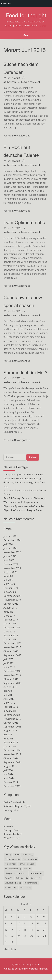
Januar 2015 (9, 746)
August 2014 (10, 766)
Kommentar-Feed (12, 834)
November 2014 (12, 754)
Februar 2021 (10, 564)
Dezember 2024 (12, 540)
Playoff (9, 878)
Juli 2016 (8, 691)
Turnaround (11, 887)
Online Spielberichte (14, 802)
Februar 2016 (10, 706)
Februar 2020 (10, 588)
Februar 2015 (10, 742)
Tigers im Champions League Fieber (23, 510)
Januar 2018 (9, 639)
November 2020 (12, 568)
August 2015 (10, 730)
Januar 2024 (9, 548)
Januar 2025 (9, 536)
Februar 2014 (10, 782)
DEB (8, 854)
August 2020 (10, 572)
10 (18, 923)
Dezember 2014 (12, 750)
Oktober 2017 (10, 651)
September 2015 (12, 726)
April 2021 (8, 560)
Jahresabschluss (27, 864)
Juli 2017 (8, 659)
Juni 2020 (8, 576)
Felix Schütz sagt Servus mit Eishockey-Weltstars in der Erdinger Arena (24, 500)
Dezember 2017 (12, 643)
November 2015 (12, 718)
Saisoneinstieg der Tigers (17, 806)
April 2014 (8, 778)
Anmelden (8, 826)
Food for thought (26, 15)
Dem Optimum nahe (24, 222)
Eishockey (28, 854)
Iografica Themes (37, 968)
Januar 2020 (9, 592)
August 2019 (10, 607)
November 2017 (12, 647)
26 (31, 935)
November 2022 (12, 552)
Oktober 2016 (10, 679)
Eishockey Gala (12, 859)
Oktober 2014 (10, 758)
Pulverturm (22, 878)
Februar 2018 (10, 635)
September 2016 (12, 683)
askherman (9, 82)
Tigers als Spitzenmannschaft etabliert (24, 506)
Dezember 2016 (12, 671)
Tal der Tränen (31, 883)
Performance (36, 873)
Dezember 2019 (12, 595)
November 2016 (12, 675)
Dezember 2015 (12, 714)
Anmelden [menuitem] (6, 3)
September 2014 (12, 762)
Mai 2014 (8, 774)
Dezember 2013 (12, 786)
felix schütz (10, 864)
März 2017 (9, 667)
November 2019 (12, 599)
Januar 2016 (9, 710)
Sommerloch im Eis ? (25, 372)
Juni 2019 (8, 611)
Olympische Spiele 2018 (16, 873)
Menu (26, 35)
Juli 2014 (8, 770)
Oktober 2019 (10, 603)
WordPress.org (11, 838)
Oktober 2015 (10, 722)
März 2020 (9, 583)
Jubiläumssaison (13, 868)
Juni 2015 (8, 738)
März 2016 (9, 702)
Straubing (36, 878)
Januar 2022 (9, 556)
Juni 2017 (8, 663)
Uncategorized (22, 135)
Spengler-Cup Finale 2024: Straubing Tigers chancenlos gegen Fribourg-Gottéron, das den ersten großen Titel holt (24, 480)
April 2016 (8, 699)
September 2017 (12, 655)
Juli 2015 (8, 734)
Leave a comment (30, 82)
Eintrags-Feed (10, 830)
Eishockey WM (30, 859)
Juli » (13, 949)
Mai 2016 (8, 695)
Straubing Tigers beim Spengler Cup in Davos (24, 492)
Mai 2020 (8, 580)
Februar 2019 (10, 619)
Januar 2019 (9, 623)
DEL (16, 854)
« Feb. (6, 949)
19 (31, 929)
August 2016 (10, 687)
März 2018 (9, 631)
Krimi (27, 868)
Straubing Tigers (13, 883)
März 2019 (9, 615)
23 (12, 935)
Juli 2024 (8, 544)
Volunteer (25, 887)
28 (44, 935)
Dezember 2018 (12, 627)
